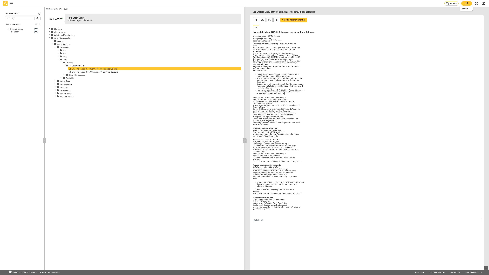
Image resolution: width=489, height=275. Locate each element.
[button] (451, 3)
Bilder (16, 32)
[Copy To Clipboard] (270, 20)
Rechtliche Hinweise (437, 272)
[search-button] (37, 18)
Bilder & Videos (17, 29)
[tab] (256, 27)
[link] (466, 3)
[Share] (276, 20)
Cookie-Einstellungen (473, 272)
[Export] (263, 20)
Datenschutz (455, 272)
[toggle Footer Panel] (486, 268)
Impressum (419, 272)
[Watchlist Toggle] (256, 20)
